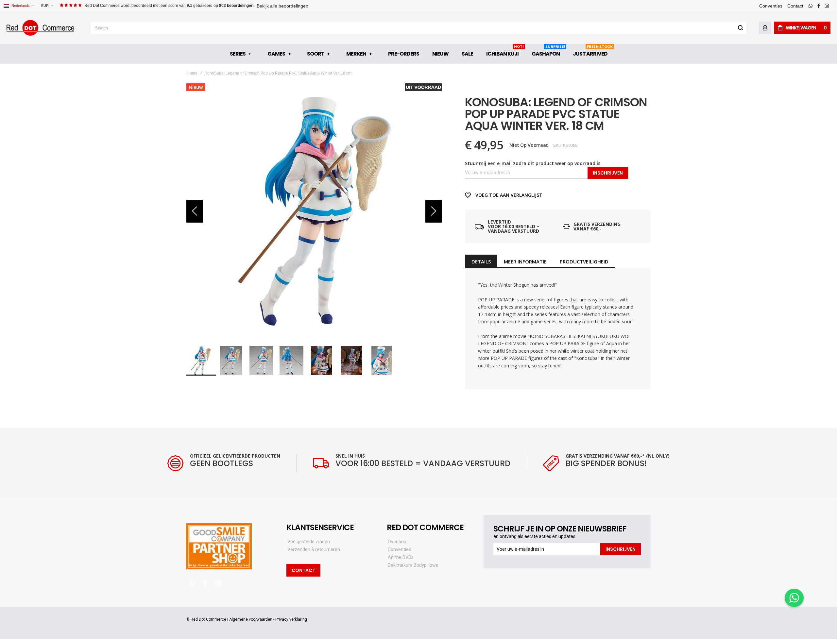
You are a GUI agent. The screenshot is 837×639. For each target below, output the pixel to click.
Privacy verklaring (291, 619)
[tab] (481, 261)
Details (481, 261)
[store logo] (40, 28)
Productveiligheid (584, 261)
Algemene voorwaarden (250, 619)
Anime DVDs (401, 557)
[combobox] (418, 28)
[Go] (740, 28)
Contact (795, 5)
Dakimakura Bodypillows (413, 565)
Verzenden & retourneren (313, 549)
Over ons (397, 541)
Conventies (770, 5)
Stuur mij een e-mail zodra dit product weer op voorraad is (532, 163)
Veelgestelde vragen (308, 541)
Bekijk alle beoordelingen (282, 5)
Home (192, 73)
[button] (47, 5)
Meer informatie (525, 261)
